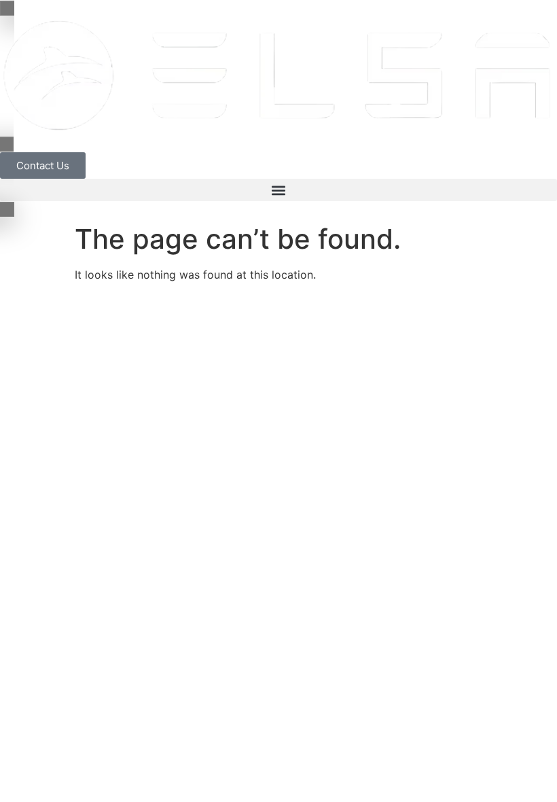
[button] (278, 190)
